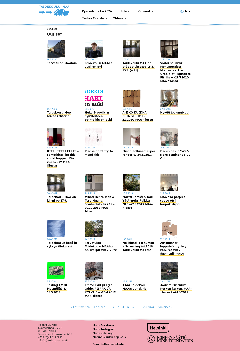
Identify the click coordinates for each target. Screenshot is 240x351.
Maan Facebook (103, 325)
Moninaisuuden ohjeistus (109, 337)
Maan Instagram (104, 329)
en (187, 17)
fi (186, 11)
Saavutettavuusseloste (108, 344)
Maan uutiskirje (103, 333)
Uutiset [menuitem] (125, 11)
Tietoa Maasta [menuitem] (91, 19)
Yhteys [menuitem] (116, 19)
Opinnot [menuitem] (142, 12)
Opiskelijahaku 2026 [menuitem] (97, 11)
